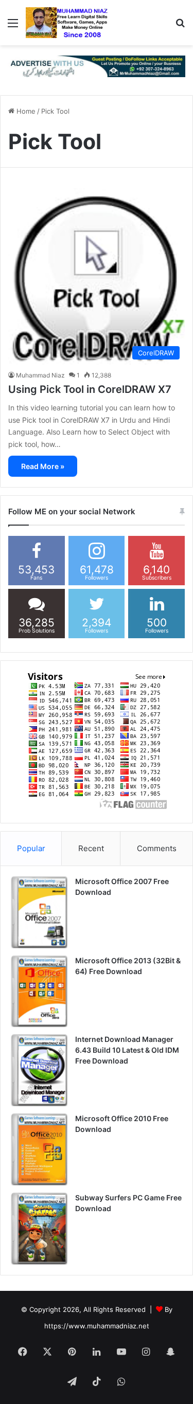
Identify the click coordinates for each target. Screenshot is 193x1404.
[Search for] (180, 26)
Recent (91, 848)
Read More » (42, 466)
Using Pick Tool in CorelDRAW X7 (89, 389)
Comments (157, 848)
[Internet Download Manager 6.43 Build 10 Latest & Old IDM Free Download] (39, 1070)
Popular (31, 848)
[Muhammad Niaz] (67, 22)
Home (25, 111)
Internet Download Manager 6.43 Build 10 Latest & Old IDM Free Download (127, 1050)
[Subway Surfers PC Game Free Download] (39, 1229)
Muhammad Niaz (40, 375)
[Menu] (13, 26)
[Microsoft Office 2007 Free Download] (39, 912)
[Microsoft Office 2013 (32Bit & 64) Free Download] (39, 992)
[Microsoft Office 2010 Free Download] (39, 1149)
